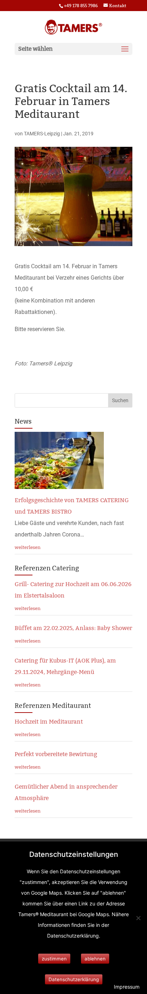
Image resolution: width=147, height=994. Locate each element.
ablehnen (95, 958)
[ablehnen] (138, 917)
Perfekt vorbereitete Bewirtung (56, 754)
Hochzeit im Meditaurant (49, 721)
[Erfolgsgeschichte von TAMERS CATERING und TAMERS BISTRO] (59, 483)
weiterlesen (28, 547)
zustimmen (54, 958)
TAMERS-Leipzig (42, 133)
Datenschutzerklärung (74, 979)
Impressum (127, 987)
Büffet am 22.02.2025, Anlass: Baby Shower (73, 628)
